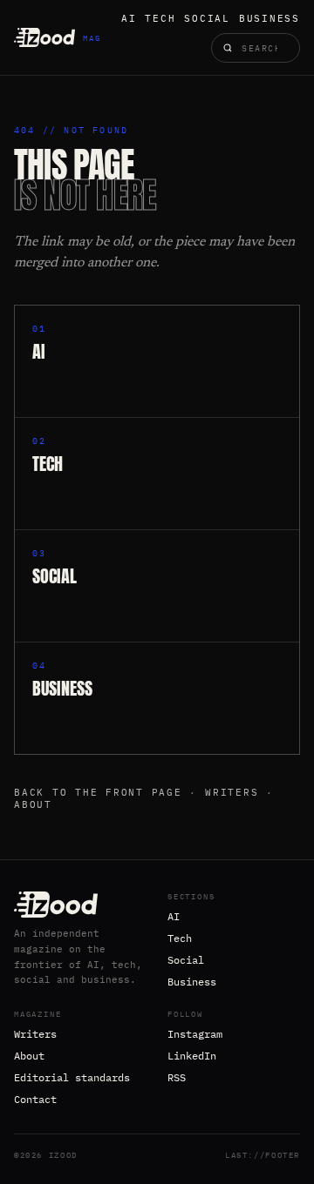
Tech (160, 18)
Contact (35, 1099)
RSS (176, 1077)
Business (269, 18)
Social (207, 18)
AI (129, 18)
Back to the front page (98, 792)
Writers (231, 792)
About (33, 804)
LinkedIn (191, 1055)
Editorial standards (72, 1077)
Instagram (194, 1033)
